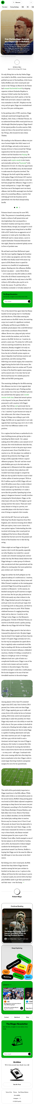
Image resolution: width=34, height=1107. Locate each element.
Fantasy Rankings (14, 7)
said (16, 406)
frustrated (23, 163)
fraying (24, 155)
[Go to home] (3, 2)
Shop (27, 1017)
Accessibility (17, 1095)
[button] (17, 2)
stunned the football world (13, 88)
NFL (28, 7)
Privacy (15, 1092)
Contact (6, 1017)
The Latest (4, 7)
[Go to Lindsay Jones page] (5, 939)
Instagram (16, 1098)
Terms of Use (9, 1092)
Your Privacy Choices (23, 1092)
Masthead (17, 1017)
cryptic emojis (16, 160)
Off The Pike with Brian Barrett (11, 1007)
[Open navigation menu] (31, 2)
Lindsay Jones (13, 939)
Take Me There (17, 1084)
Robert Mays (17, 67)
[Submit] (29, 301)
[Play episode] (21, 1008)
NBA (23, 7)
